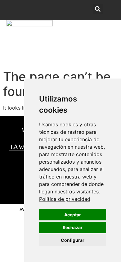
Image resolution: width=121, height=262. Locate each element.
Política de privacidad (64, 199)
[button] (110, 43)
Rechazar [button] (73, 227)
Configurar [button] (72, 240)
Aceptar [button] (72, 214)
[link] (64, 199)
